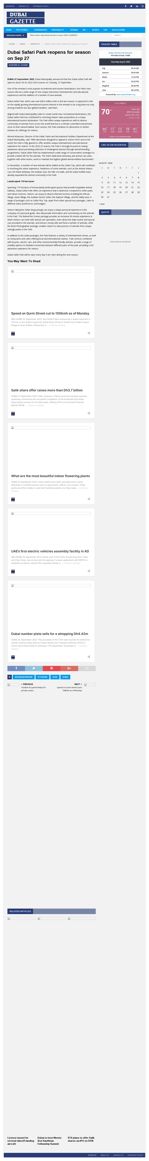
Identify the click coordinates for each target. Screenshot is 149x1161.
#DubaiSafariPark (23, 677)
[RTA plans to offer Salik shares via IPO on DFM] (82, 1133)
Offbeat (74, 30)
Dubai (65, 677)
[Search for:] (127, 35)
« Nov (102, 204)
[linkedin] (137, 6)
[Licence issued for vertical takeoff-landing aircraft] (21, 1133)
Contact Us (24, 6)
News (22, 44)
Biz (84, 30)
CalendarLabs (126, 242)
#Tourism (42, 677)
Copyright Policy (40, 6)
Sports (95, 30)
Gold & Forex (118, 30)
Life (105, 30)
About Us (105, 1155)
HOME (8, 30)
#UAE (55, 677)
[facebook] (125, 6)
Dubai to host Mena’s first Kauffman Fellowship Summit (49, 1141)
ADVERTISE (10, 6)
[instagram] (142, 6)
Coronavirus (40, 30)
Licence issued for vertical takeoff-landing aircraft (20, 1141)
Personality (58, 30)
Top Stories (22, 30)
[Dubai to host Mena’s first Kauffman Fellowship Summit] (51, 1133)
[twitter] (131, 6)
